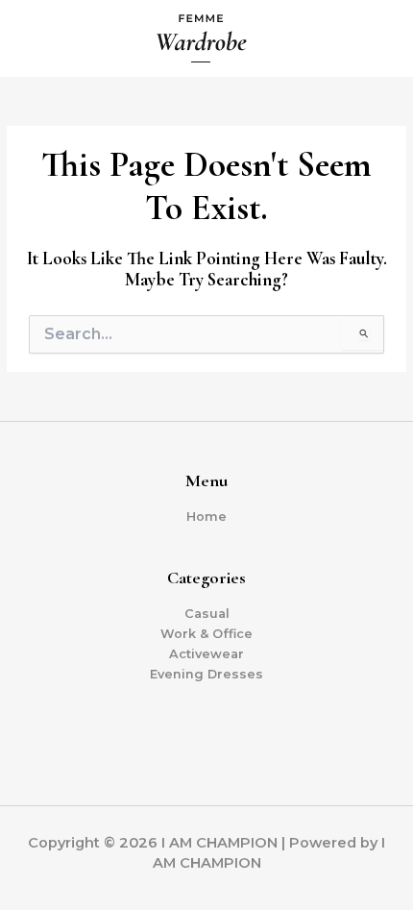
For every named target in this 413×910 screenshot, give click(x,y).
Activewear (206, 654)
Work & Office (206, 634)
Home (206, 516)
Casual (207, 613)
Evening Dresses (206, 674)
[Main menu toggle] (375, 38)
